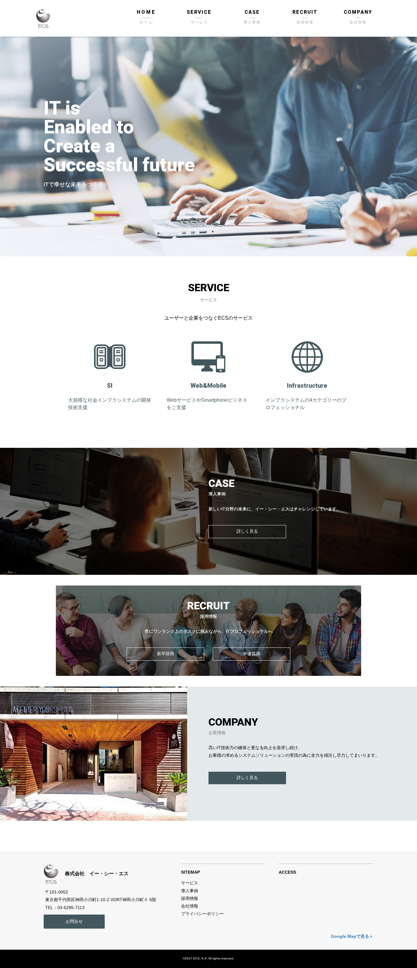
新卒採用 (165, 653)
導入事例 (252, 22)
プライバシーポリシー (202, 913)
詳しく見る (247, 531)
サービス (199, 22)
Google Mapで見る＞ (352, 936)
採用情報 (305, 22)
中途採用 (251, 653)
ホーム (146, 22)
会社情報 (358, 22)
